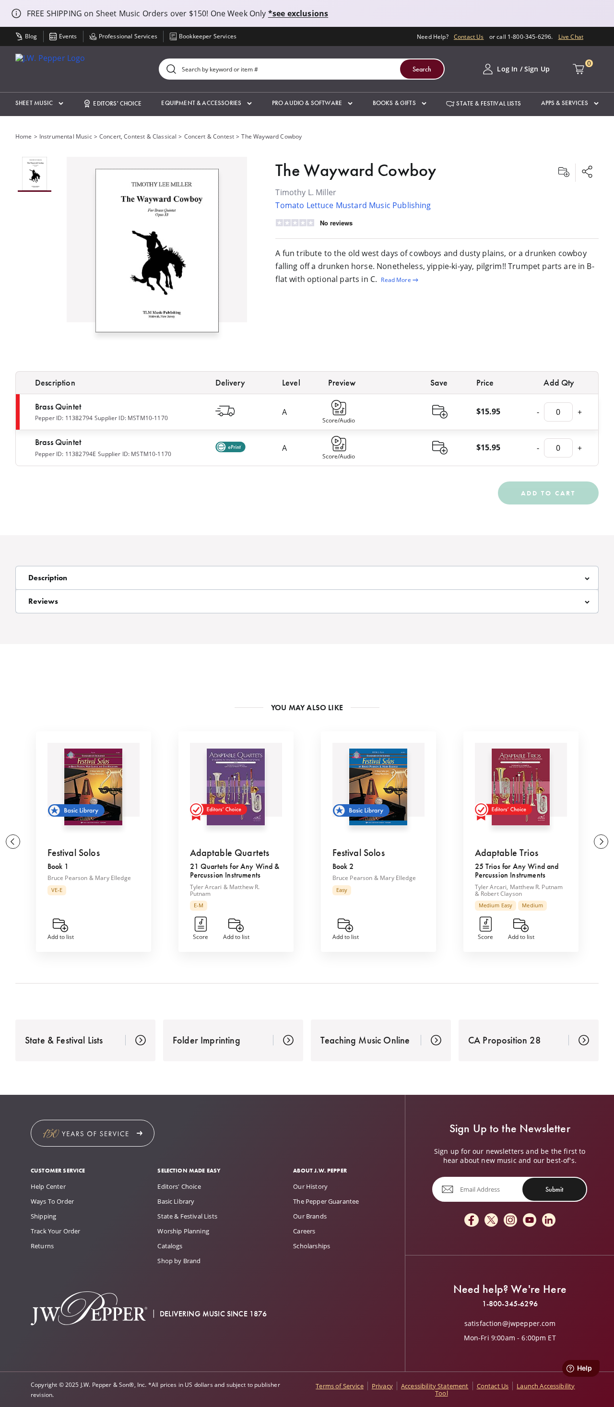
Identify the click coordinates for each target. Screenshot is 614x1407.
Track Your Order (56, 1231)
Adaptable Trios (506, 852)
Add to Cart (548, 493)
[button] (39, 103)
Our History (310, 1186)
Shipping (43, 1216)
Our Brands (310, 1216)
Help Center (48, 1186)
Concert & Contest (209, 136)
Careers (304, 1231)
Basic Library (175, 1201)
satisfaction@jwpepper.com (509, 1323)
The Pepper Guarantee (326, 1201)
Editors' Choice (179, 1186)
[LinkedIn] (548, 1220)
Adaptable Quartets (230, 852)
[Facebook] (471, 1220)
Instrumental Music (65, 136)
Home (23, 136)
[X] (491, 1220)
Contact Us (469, 36)
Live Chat (570, 36)
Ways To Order (52, 1201)
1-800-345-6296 (510, 1304)
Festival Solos (73, 852)
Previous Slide (13, 841)
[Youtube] (529, 1220)
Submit (554, 1189)
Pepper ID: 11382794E (65, 453)
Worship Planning (183, 1231)
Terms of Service (340, 1386)
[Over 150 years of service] (92, 1133)
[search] (171, 69)
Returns (42, 1246)
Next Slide (601, 841)
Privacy (382, 1386)
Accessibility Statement (435, 1386)
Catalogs (169, 1246)
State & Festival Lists (187, 1216)
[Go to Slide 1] (34, 174)
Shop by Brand (179, 1260)
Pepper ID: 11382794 (64, 418)
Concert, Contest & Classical (138, 136)
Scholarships (311, 1246)
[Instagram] (510, 1220)
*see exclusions (298, 13)
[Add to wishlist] (563, 172)
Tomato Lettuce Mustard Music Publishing (353, 205)
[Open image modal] (157, 254)
